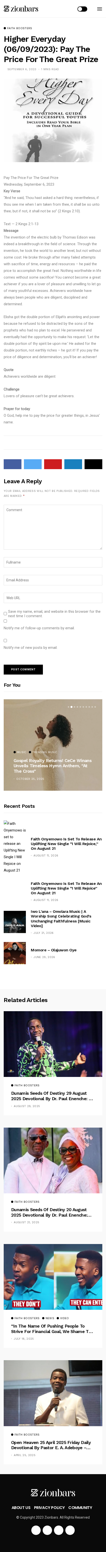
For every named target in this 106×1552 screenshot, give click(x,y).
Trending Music (44, 752)
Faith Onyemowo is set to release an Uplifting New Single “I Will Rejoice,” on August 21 (66, 844)
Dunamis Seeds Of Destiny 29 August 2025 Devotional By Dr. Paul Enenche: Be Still (52, 1096)
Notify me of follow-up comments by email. (39, 628)
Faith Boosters (19, 28)
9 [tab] (92, 707)
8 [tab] (89, 707)
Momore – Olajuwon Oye (54, 950)
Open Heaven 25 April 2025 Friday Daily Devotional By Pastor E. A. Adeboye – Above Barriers (51, 1445)
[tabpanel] (53, 745)
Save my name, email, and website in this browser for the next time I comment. (54, 613)
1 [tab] (68, 707)
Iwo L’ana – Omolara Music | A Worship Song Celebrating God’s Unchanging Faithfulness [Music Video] (61, 918)
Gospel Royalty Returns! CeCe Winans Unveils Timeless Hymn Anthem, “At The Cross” (52, 766)
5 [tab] (80, 707)
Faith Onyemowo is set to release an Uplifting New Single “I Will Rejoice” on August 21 (66, 888)
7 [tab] (86, 707)
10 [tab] (95, 707)
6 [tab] (83, 707)
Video (64, 1318)
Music (21, 752)
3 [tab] (74, 707)
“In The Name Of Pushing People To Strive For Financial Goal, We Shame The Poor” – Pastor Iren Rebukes (52, 1328)
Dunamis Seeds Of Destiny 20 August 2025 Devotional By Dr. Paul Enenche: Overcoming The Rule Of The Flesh (49, 1212)
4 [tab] (77, 707)
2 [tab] (71, 707)
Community (80, 1507)
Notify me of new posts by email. (30, 647)
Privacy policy (49, 1507)
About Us (21, 1507)
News (50, 1318)
